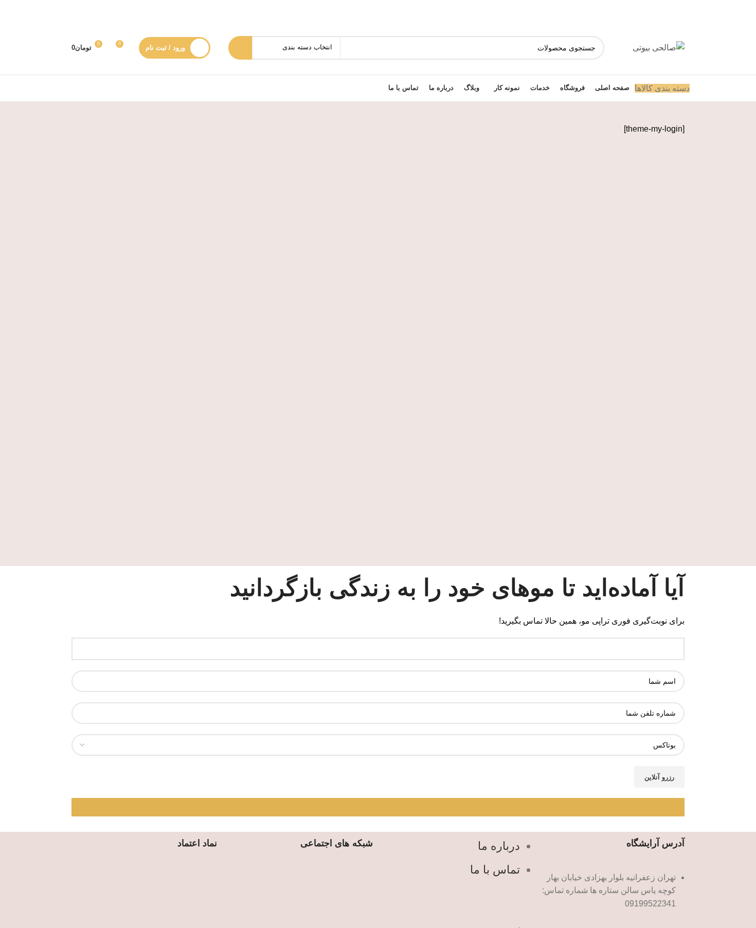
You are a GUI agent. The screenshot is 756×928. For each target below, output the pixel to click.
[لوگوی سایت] (659, 47)
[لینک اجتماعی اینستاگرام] (300, 878)
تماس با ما (495, 869)
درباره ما (499, 846)
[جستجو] (240, 48)
